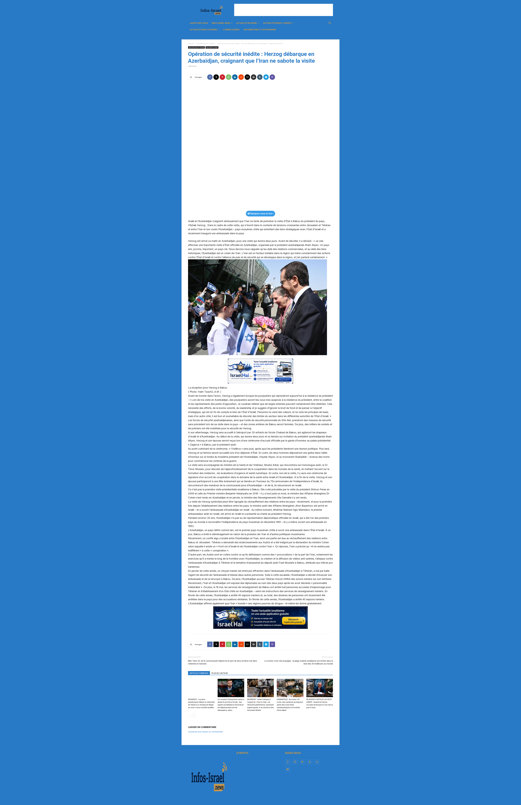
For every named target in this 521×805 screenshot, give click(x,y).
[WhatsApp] (228, 77)
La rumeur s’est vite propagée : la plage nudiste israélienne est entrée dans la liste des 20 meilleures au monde (298, 662)
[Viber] (272, 77)
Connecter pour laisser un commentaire (205, 731)
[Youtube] (324, 36)
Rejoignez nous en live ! (262, 213)
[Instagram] (305, 36)
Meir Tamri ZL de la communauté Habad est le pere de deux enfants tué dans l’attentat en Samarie (222, 662)
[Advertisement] (283, 10)
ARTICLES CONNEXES (199, 673)
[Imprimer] (253, 77)
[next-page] (194, 715)
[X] (319, 36)
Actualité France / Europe (277, 23)
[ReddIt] (241, 77)
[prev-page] (189, 715)
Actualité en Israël (246, 23)
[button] (329, 23)
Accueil (190, 43)
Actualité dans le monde (203, 29)
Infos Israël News (221, 23)
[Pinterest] (222, 77)
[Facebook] (301, 36)
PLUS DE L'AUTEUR (220, 673)
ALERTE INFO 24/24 (199, 23)
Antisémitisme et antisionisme (260, 29)
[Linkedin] (235, 77)
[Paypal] (310, 36)
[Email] (247, 77)
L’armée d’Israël (231, 29)
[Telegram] (266, 77)
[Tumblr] (314, 36)
